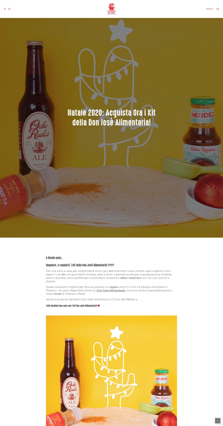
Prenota (209, 9)
